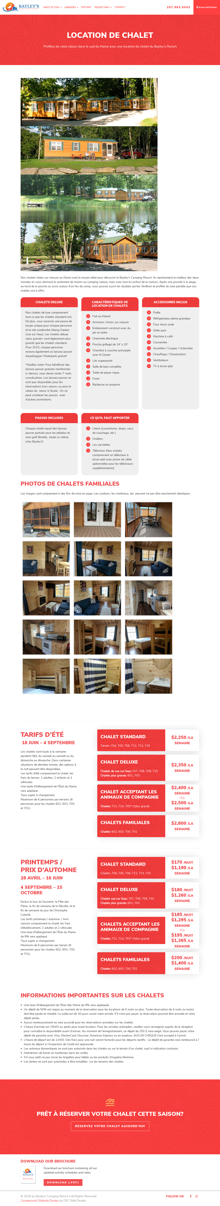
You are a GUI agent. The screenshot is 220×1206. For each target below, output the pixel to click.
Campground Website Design (40, 1200)
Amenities (70, 7)
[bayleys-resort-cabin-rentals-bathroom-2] (148, 676)
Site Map (86, 7)
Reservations (206, 7)
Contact (120, 7)
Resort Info (102, 7)
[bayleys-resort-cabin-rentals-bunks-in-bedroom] (46, 676)
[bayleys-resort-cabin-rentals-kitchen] (148, 598)
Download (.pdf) (63, 1182)
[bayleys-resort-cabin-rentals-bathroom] (97, 676)
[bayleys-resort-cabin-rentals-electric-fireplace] (46, 598)
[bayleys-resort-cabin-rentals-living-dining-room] (97, 598)
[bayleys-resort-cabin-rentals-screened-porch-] (148, 520)
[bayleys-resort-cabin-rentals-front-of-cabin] (46, 520)
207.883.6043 (178, 7)
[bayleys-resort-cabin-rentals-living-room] (148, 559)
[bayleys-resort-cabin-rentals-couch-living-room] (97, 559)
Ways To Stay (51, 7)
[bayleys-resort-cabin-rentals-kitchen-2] (46, 637)
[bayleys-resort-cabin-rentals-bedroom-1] (97, 637)
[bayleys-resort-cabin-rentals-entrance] (97, 520)
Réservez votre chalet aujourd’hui (110, 1126)
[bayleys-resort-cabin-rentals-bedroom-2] (148, 637)
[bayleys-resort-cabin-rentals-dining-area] (46, 559)
